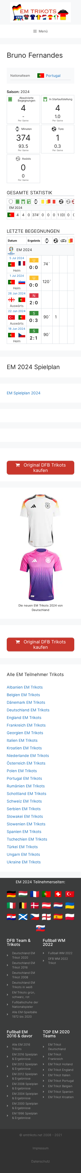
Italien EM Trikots (22, 740)
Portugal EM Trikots (24, 778)
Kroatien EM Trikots (24, 748)
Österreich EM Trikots (26, 763)
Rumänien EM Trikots (26, 786)
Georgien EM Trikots (25, 733)
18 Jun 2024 (16, 328)
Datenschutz (40, 1161)
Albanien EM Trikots (25, 687)
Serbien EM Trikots (24, 809)
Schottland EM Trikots (26, 793)
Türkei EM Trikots (22, 847)
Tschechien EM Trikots (27, 839)
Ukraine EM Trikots (24, 862)
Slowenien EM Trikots (26, 824)
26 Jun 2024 (16, 293)
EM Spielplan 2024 (23, 393)
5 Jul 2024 (16, 258)
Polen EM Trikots (22, 771)
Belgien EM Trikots (23, 695)
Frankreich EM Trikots (26, 725)
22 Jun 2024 (16, 311)
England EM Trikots (24, 717)
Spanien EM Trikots (24, 831)
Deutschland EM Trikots (28, 710)
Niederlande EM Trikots (28, 755)
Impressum (41, 1148)
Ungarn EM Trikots (23, 854)
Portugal (53, 75)
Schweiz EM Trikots (24, 801)
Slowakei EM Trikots (25, 816)
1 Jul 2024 (17, 275)
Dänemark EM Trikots (26, 702)
